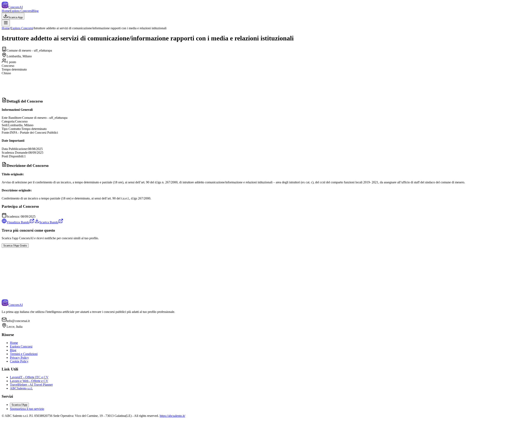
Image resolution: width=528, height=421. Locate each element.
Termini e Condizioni (24, 354)
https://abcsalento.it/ (172, 415)
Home (6, 11)
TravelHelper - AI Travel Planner (31, 384)
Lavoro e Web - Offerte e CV (29, 381)
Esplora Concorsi (21, 11)
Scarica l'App (19, 404)
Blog (35, 11)
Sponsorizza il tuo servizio (27, 408)
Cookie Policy (19, 361)
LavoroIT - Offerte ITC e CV (29, 377)
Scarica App (15, 17)
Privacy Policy (19, 357)
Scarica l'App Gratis (15, 245)
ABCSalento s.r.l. (21, 388)
